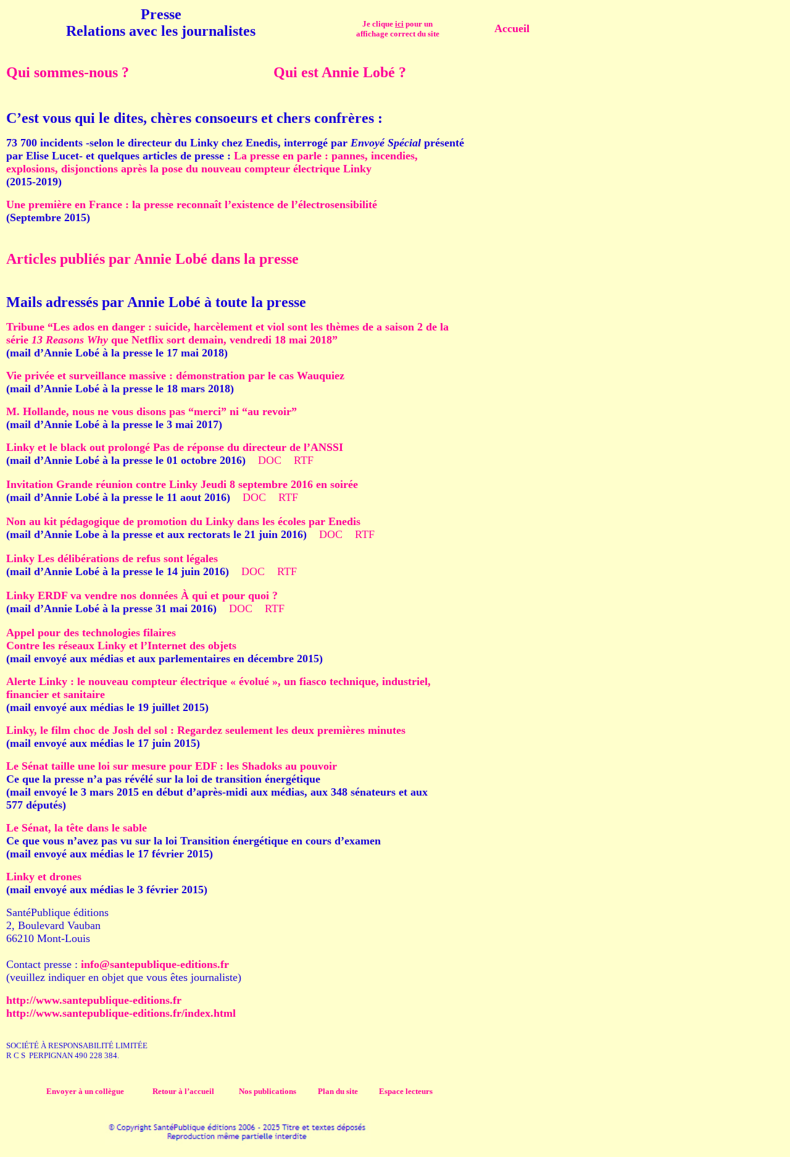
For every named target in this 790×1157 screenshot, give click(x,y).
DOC (269, 460)
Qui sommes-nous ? (67, 72)
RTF (304, 460)
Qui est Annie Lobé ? (339, 72)
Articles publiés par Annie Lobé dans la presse (152, 259)
